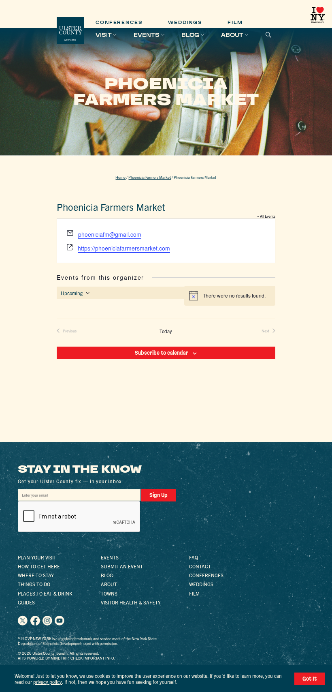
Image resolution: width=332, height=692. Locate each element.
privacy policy (47, 682)
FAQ (193, 557)
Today (166, 331)
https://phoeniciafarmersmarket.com (124, 248)
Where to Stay (36, 575)
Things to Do (34, 584)
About (232, 35)
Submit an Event (122, 566)
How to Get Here (39, 566)
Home (120, 177)
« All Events (266, 216)
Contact (200, 566)
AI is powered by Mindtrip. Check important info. (66, 658)
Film (235, 22)
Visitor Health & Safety (131, 602)
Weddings (185, 22)
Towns (109, 593)
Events (147, 35)
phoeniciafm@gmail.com (109, 234)
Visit (104, 35)
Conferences (119, 22)
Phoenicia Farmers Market (149, 177)
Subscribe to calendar (161, 353)
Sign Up (158, 495)
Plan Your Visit (37, 557)
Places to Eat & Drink (45, 593)
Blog (190, 35)
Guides (26, 602)
